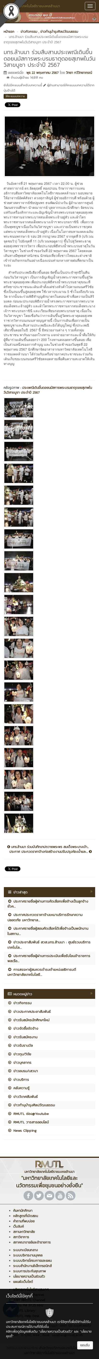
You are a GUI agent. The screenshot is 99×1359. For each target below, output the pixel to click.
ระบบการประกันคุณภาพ (29, 1271)
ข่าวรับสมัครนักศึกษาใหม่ (31, 1020)
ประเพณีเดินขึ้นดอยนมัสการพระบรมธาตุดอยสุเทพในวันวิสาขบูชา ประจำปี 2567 (48, 390)
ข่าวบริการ (20, 1079)
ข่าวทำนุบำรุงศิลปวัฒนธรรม (33, 1105)
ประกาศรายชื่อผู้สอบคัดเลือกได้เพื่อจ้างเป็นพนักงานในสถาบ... (47, 931)
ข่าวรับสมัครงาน (24, 1037)
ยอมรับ (85, 1345)
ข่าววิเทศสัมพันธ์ (25, 1096)
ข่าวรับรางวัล (22, 1045)
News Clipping (24, 1130)
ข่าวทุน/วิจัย (21, 1054)
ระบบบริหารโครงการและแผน (32, 1260)
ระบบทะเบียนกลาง (25, 1250)
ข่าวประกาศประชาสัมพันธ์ (31, 1011)
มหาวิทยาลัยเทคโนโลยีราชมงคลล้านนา (31, 6)
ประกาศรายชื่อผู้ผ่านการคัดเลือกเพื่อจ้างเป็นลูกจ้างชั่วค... (47, 903)
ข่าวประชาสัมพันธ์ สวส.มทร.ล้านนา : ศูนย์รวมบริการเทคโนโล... (49, 944)
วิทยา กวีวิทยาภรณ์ (79, 72)
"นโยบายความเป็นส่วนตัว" (56, 1331)
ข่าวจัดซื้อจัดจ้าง (25, 1028)
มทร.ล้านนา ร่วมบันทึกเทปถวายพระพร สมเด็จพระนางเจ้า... (49, 847)
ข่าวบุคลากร (21, 1062)
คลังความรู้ (21, 1088)
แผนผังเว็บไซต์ (23, 1281)
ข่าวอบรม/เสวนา (25, 1071)
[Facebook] (28, 1195)
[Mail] (49, 1195)
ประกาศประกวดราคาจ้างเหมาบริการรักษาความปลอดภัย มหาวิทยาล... (45, 917)
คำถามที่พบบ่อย (24, 1221)
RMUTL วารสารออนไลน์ (30, 1122)
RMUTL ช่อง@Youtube (30, 1113)
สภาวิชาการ (21, 1237)
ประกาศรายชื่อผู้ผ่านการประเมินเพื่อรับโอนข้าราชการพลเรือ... (48, 958)
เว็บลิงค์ (18, 1226)
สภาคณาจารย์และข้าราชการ (32, 1242)
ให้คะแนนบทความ (15, 96)
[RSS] (70, 1195)
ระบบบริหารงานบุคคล (28, 1255)
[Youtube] (60, 1195)
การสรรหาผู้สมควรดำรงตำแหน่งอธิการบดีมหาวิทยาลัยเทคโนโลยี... (41, 972)
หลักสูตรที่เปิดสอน (25, 1215)
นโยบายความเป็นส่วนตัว (29, 1276)
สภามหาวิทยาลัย (24, 1231)
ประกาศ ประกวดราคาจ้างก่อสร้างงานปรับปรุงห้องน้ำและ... (49, 851)
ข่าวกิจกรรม (22, 1003)
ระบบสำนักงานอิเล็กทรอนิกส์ (32, 1265)
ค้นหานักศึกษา (22, 1210)
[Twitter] (39, 1195)
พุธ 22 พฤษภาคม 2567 (42, 72)
